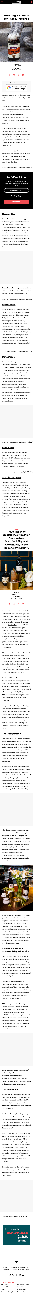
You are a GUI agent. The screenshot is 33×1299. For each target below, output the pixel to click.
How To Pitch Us (21, 1289)
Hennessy (9, 636)
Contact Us (20, 1287)
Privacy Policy (21, 1292)
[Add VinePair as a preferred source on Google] (16, 87)
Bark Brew (8, 447)
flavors (11, 241)
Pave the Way (12, 625)
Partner (16, 529)
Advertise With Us (6, 1287)
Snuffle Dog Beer (11, 477)
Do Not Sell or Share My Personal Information (16, 1269)
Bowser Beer (9, 214)
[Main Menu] (2, 2)
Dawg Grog (8, 356)
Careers (3, 1289)
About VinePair (5, 1284)
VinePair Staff (16, 594)
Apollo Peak (8, 304)
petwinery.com (20, 452)
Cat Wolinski (16, 66)
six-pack (12, 236)
